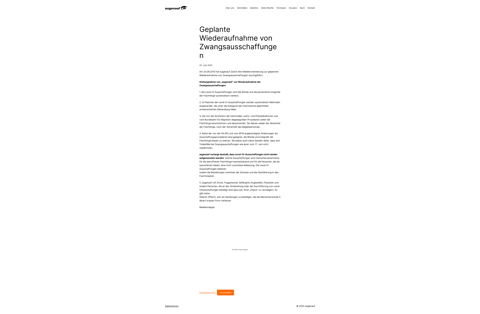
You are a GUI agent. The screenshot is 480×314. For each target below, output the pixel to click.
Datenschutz (171, 306)
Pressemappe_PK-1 (207, 293)
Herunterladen (225, 293)
